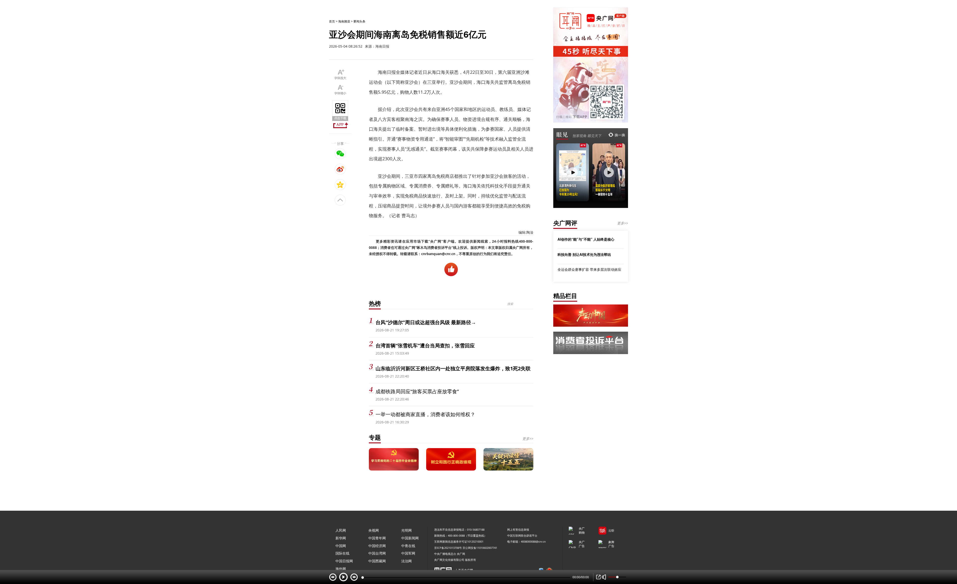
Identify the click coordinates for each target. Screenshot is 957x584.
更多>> (527, 438)
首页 (332, 21)
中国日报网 (344, 561)
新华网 (340, 538)
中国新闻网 (410, 538)
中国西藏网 (377, 561)
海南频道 (344, 21)
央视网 (373, 530)
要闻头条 (359, 21)
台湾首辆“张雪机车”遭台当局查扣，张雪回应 (425, 345)
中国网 (340, 545)
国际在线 (342, 553)
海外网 (340, 568)
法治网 (406, 561)
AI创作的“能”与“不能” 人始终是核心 (586, 239)
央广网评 (565, 223)
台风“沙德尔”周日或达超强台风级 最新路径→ (426, 322)
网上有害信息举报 (518, 529)
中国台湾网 (377, 553)
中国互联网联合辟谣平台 (522, 535)
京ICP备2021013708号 (448, 548)
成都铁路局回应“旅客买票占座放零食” (417, 391)
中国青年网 (377, 538)
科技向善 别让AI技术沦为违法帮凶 (584, 254)
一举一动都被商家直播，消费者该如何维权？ (425, 414)
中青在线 (408, 545)
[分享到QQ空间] (340, 184)
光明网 (406, 530)
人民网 (340, 530)
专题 (375, 437)
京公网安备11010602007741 (480, 548)
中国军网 (408, 553)
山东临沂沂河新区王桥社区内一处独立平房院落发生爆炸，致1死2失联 (453, 368)
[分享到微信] (340, 153)
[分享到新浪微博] (340, 169)
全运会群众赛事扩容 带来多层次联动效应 (589, 269)
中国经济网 (377, 545)
